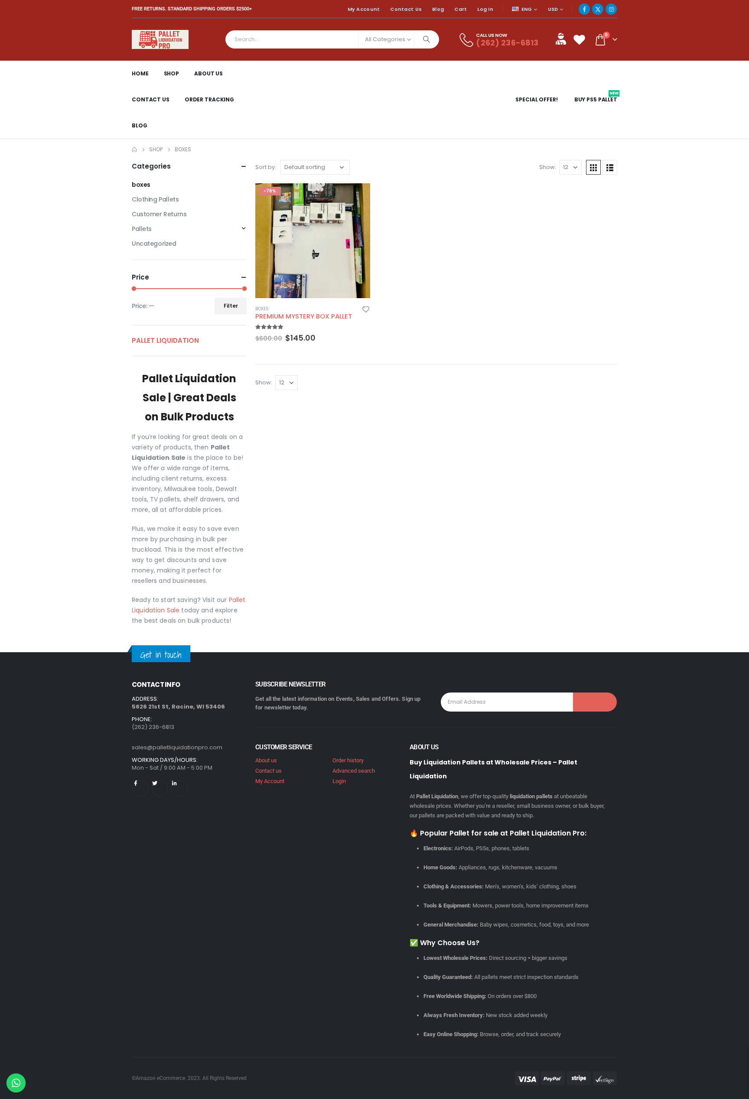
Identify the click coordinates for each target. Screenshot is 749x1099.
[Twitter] (160, 788)
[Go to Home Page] (134, 149)
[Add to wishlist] (365, 309)
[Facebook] (584, 9)
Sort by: (265, 167)
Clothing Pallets (155, 199)
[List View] (609, 167)
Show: (547, 167)
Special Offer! (536, 99)
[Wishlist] (579, 39)
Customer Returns (159, 214)
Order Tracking (209, 99)
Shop (171, 73)
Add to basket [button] (356, 197)
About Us (208, 73)
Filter (231, 305)
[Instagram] (611, 9)
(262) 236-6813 (507, 42)
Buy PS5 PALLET (596, 99)
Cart (460, 9)
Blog (438, 9)
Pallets (142, 228)
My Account (364, 9)
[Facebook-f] (141, 788)
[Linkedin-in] (179, 788)
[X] (597, 9)
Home (140, 73)
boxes (262, 309)
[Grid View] (593, 167)
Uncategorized (154, 243)
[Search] (426, 39)
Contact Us (406, 9)
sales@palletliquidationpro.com (177, 747)
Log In (485, 9)
